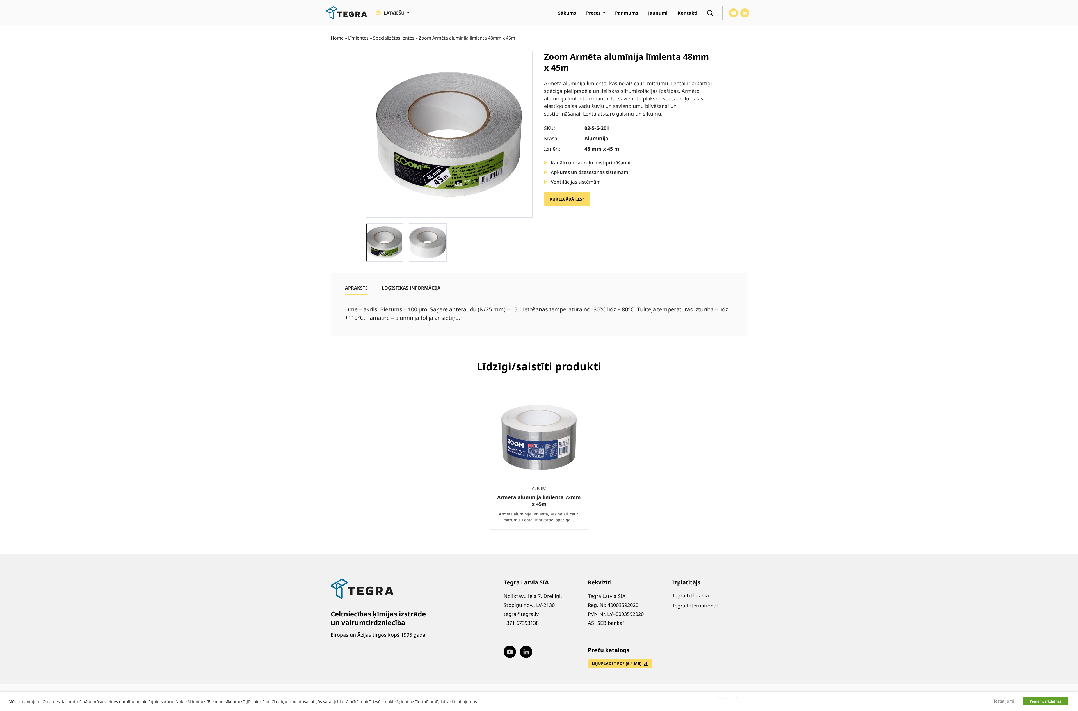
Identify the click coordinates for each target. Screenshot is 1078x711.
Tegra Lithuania (690, 595)
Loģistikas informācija (411, 288)
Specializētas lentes (393, 38)
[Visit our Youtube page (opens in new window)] (733, 12)
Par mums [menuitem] (626, 13)
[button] (392, 12)
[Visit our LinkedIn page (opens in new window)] (744, 12)
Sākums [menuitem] (567, 13)
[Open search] (710, 13)
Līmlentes (358, 38)
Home (337, 38)
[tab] (356, 288)
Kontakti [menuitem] (688, 13)
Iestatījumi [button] (1004, 701)
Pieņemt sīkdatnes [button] (1045, 701)
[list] (539, 463)
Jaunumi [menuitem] (658, 13)
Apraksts (356, 288)
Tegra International (695, 605)
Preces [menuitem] (593, 13)
